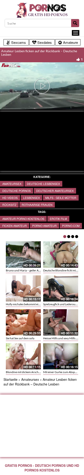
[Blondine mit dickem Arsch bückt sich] (23, 356)
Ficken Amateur (14, 226)
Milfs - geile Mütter (60, 198)
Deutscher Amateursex (55, 191)
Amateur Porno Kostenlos (23, 219)
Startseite (11, 379)
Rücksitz (9, 205)
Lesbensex (31, 198)
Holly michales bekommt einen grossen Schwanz (35, 304)
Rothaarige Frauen (37, 205)
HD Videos (10, 198)
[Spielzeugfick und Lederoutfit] (60, 288)
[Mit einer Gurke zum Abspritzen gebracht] (60, 356)
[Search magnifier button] (75, 23)
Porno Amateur (44, 226)
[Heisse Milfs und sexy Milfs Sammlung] (60, 322)
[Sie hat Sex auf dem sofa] (23, 322)
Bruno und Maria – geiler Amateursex (28, 270)
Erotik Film (58, 219)
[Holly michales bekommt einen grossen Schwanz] (23, 288)
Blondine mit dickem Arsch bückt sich (28, 372)
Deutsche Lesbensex (43, 184)
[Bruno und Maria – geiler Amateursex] (23, 254)
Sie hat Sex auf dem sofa (20, 338)
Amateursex (11, 184)
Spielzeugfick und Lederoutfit (61, 304)
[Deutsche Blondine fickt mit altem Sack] (60, 254)
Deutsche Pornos (16, 191)
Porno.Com (71, 226)
